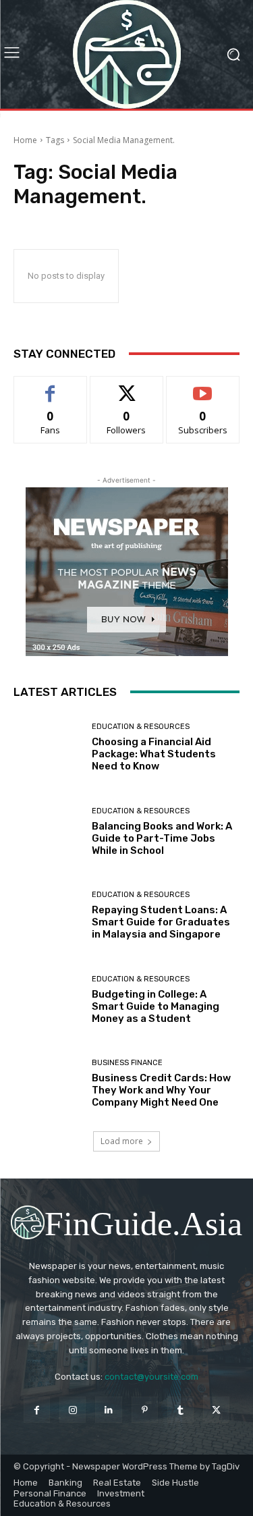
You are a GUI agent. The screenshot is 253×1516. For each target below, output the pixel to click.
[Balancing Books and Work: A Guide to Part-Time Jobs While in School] (47, 832)
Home (25, 140)
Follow (126, 386)
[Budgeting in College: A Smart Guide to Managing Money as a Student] (47, 1000)
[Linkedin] (108, 1410)
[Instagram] (72, 1410)
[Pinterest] (145, 1410)
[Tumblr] (180, 1410)
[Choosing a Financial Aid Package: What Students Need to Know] (47, 748)
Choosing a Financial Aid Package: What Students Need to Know (154, 754)
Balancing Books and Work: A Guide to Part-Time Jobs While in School (162, 838)
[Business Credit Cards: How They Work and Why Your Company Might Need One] (47, 1084)
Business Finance (127, 1062)
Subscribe (203, 386)
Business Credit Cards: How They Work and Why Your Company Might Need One (161, 1090)
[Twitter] (216, 1410)
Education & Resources (141, 726)
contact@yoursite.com (151, 1377)
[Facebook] (37, 1410)
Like (50, 386)
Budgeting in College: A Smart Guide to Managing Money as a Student (155, 1006)
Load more (122, 1141)
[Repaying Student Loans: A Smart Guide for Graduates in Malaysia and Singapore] (47, 916)
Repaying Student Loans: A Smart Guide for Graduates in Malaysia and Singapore (161, 922)
